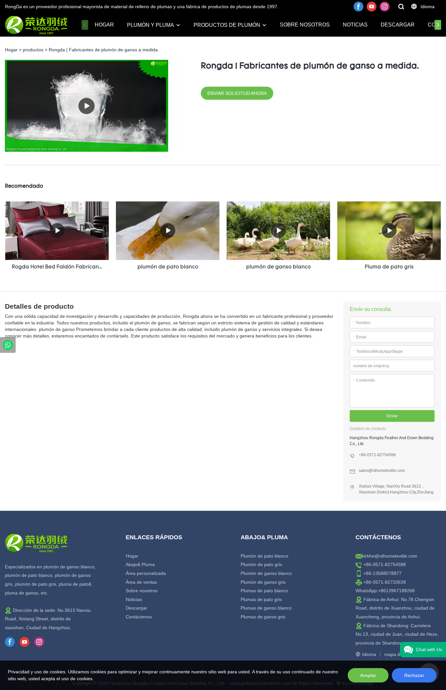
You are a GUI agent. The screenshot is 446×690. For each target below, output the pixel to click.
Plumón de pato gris (261, 564)
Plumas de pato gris (261, 599)
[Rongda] (8, 345)
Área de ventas (141, 582)
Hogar (104, 24)
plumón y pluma (150, 25)
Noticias (355, 24)
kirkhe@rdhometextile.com (389, 556)
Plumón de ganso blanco (266, 573)
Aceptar (368, 675)
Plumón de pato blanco (264, 556)
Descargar (398, 24)
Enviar (392, 416)
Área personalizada (146, 573)
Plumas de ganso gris (263, 616)
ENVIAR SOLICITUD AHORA (237, 93)
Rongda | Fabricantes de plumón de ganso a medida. (104, 49)
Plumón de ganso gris (263, 582)
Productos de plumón (227, 25)
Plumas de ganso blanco (266, 608)
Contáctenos (139, 616)
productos (33, 49)
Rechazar (414, 675)
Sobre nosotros (305, 24)
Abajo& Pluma (140, 564)
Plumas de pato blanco (264, 590)
